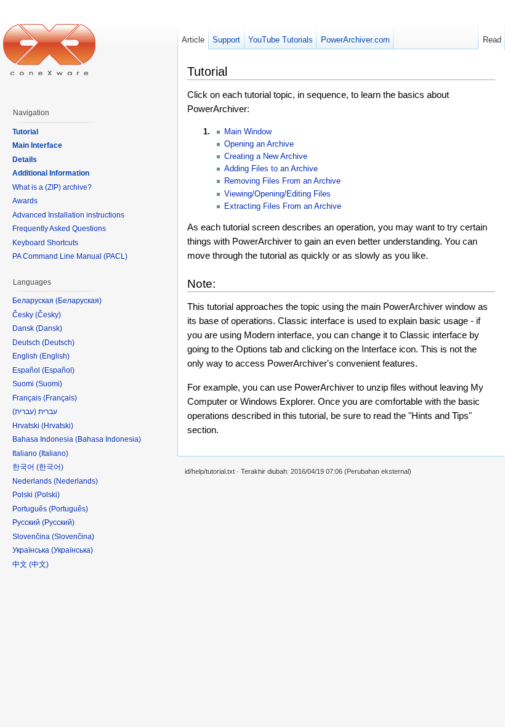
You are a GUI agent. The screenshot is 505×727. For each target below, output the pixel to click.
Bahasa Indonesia (108, 439)
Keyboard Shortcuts (45, 242)
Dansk (49, 328)
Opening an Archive (259, 143)
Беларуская (78, 300)
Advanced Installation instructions (68, 215)
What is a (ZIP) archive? (52, 187)
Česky (48, 315)
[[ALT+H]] (49, 49)
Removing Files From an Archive (282, 180)
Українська (72, 550)
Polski (47, 494)
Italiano (53, 453)
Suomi (49, 384)
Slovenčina (73, 536)
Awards (25, 201)
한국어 (50, 467)
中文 (38, 564)
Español (58, 370)
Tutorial (25, 132)
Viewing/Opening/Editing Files (277, 193)
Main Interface (37, 145)
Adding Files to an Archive (271, 168)
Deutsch (58, 342)
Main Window (248, 131)
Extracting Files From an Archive (282, 206)
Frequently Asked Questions (59, 228)
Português (68, 509)
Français (60, 398)
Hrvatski (57, 425)
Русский (58, 522)
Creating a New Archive (265, 156)
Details (24, 159)
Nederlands (75, 481)
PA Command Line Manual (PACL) (69, 256)
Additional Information (50, 173)
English (54, 356)
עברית (24, 411)
